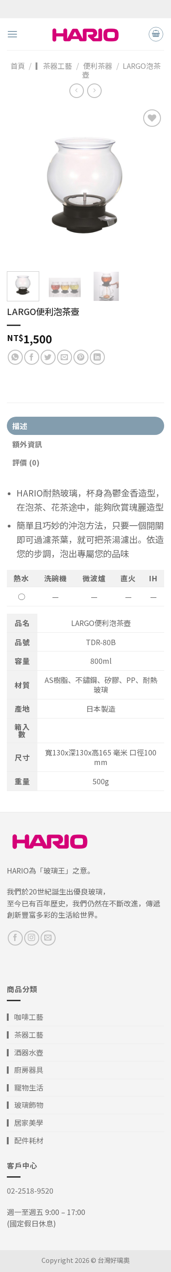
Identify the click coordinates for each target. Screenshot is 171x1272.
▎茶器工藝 (54, 65)
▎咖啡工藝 (25, 1016)
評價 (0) (26, 462)
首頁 (17, 65)
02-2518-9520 (30, 1190)
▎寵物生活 (25, 1087)
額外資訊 (27, 444)
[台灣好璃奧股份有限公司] (85, 34)
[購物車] (156, 34)
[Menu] (12, 34)
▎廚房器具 (25, 1069)
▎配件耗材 (25, 1140)
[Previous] (21, 186)
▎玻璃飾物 (25, 1104)
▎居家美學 (25, 1122)
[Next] (149, 186)
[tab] (85, 426)
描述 (19, 425)
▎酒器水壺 (25, 1052)
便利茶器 (97, 65)
